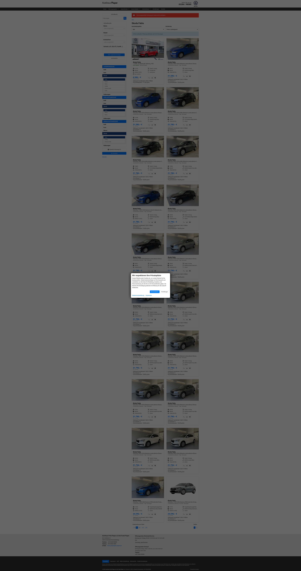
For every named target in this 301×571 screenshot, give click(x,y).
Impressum (149, 295)
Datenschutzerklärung (138, 295)
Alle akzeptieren (154, 291)
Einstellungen (164, 291)
